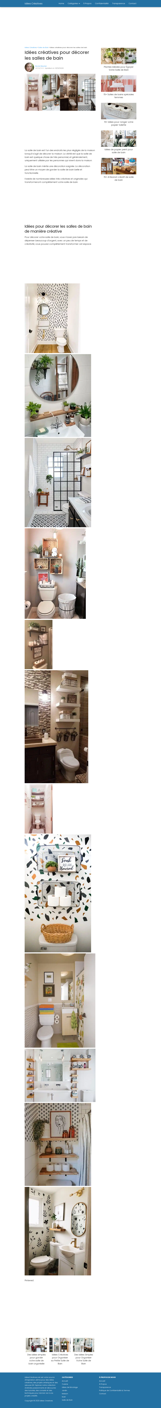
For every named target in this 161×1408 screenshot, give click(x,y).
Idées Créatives (33, 3)
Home (61, 3)
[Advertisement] (80, 27)
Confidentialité (102, 3)
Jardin (64, 1390)
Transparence (118, 3)
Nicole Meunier (41, 66)
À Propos (87, 3)
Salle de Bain (67, 1400)
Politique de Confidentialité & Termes (114, 1390)
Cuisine (65, 1384)
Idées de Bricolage (70, 1387)
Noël (64, 1397)
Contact (132, 3)
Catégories (73, 3)
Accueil (65, 1381)
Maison (65, 1394)
